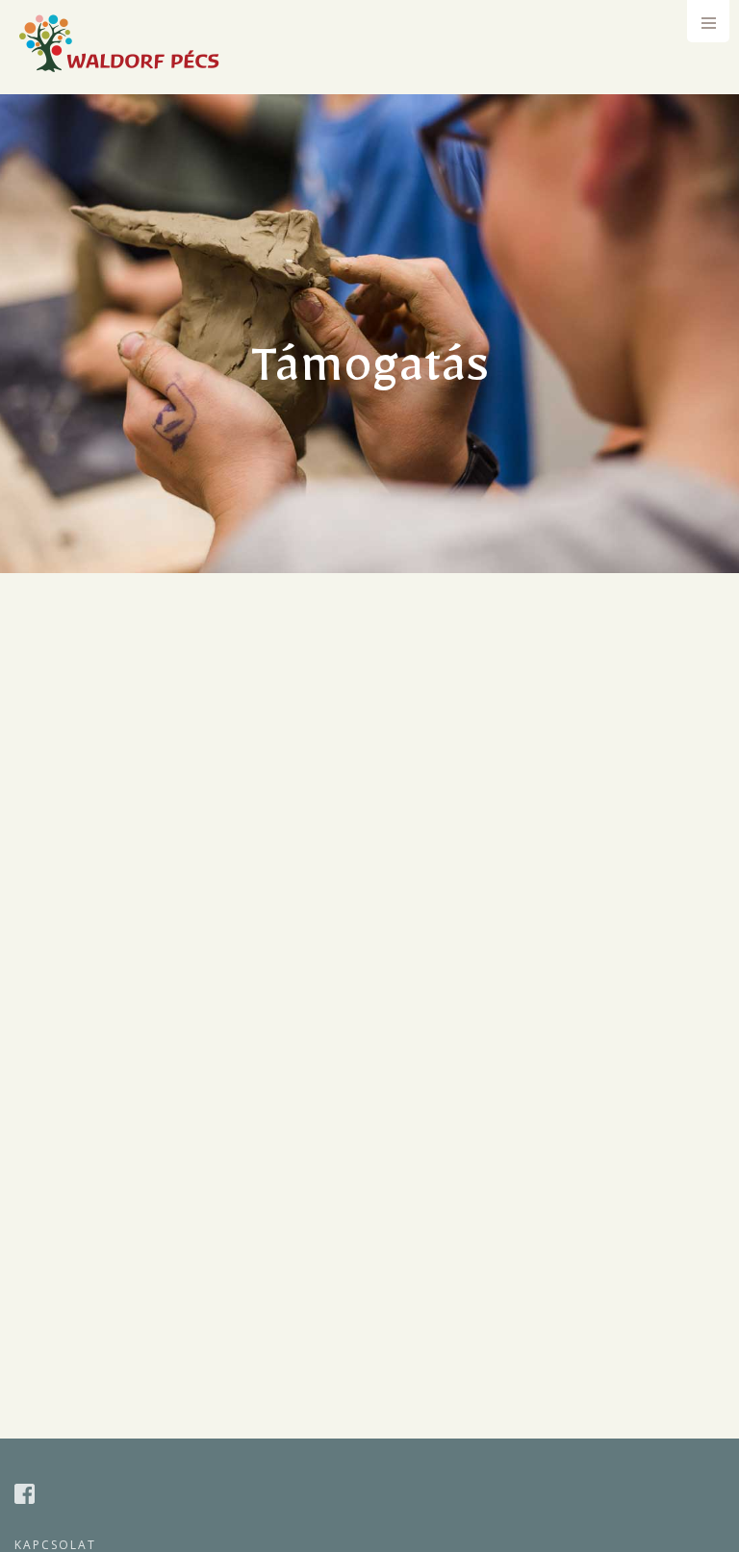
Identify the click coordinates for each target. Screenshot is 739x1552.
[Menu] (708, 21)
